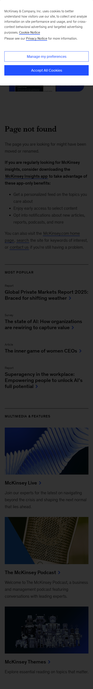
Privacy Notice (36, 38)
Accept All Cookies (46, 70)
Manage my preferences (46, 56)
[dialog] (46, 42)
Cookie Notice (29, 32)
